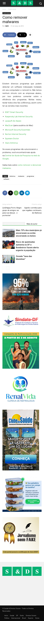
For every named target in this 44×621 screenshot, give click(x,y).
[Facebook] (4, 193)
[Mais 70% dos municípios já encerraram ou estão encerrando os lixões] (8, 233)
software (6, 179)
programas (30, 176)
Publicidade (12, 9)
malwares (21, 176)
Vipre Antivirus (11, 143)
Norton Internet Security (15, 134)
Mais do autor (32, 224)
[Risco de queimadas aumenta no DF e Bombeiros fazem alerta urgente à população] (8, 245)
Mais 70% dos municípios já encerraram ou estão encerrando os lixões (29, 233)
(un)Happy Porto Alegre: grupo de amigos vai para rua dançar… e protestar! (12, 212)
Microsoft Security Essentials (17, 130)
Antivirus (12, 176)
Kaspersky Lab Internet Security (19, 116)
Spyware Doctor (12, 138)
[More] (30, 34)
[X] (10, 193)
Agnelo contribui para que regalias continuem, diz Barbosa (32, 210)
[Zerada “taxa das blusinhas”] (8, 259)
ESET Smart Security (14, 112)
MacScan (9, 125)
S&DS (7, 26)
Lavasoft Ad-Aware (13, 121)
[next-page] (7, 268)
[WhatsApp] (16, 193)
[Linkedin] (21, 193)
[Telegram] (27, 193)
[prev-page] (4, 268)
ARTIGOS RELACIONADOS (14, 224)
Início (4, 9)
